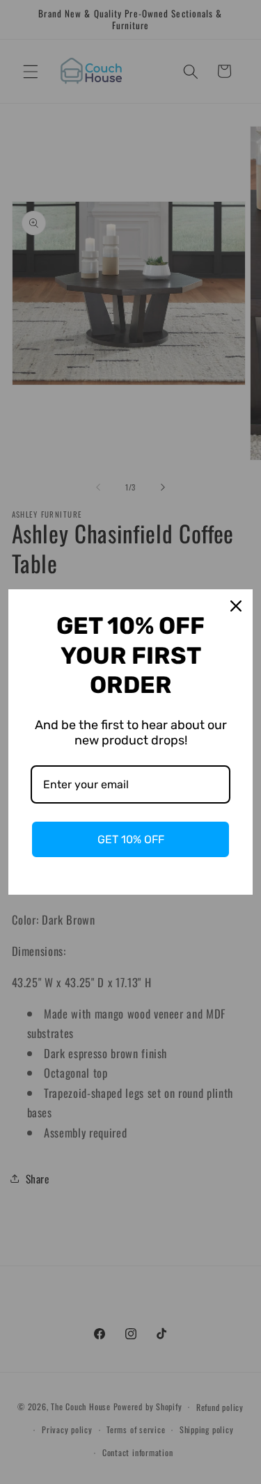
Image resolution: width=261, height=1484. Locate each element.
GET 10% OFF (130, 839)
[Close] (236, 606)
